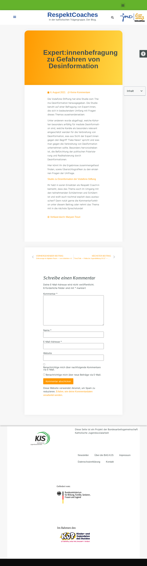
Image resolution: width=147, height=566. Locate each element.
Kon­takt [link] (110, 462)
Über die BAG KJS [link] (104, 455)
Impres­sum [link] (124, 455)
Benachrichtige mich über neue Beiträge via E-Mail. (73, 375)
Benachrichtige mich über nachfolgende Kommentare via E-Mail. (72, 368)
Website (47, 353)
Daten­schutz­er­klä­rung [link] (89, 462)
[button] (123, 5)
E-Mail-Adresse (52, 342)
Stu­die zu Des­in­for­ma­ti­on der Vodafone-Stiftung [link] (72, 179)
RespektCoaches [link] (72, 14)
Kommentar (50, 294)
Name (47, 330)
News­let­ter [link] (83, 455)
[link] (143, 54)
